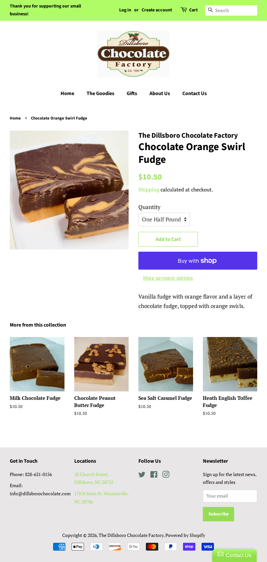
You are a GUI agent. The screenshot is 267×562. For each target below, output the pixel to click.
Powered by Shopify (185, 535)
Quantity (149, 207)
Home (67, 93)
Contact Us (194, 93)
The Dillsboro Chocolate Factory (131, 535)
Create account (157, 10)
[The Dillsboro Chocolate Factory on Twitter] (142, 475)
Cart (193, 10)
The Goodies (100, 93)
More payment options (168, 277)
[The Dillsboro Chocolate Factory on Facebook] (154, 475)
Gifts (132, 93)
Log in (125, 10)
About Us (159, 93)
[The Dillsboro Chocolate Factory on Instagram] (165, 475)
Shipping (148, 189)
